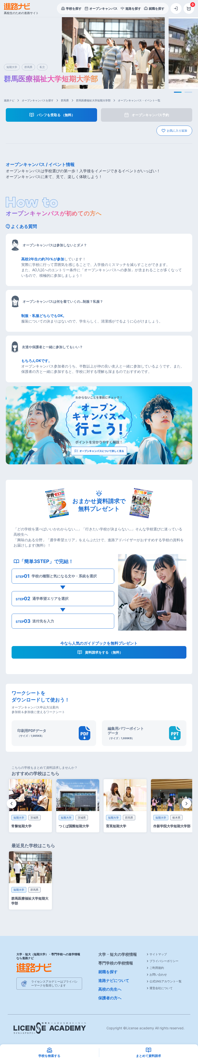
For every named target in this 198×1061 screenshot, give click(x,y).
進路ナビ (9, 100)
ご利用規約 (156, 968)
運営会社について (161, 988)
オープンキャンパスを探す (38, 100)
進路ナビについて (113, 980)
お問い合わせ (158, 974)
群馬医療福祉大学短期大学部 (93, 100)
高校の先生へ (109, 989)
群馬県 (65, 100)
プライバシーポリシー (163, 961)
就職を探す (108, 971)
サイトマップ (158, 954)
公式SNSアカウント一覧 (165, 981)
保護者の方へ (109, 997)
